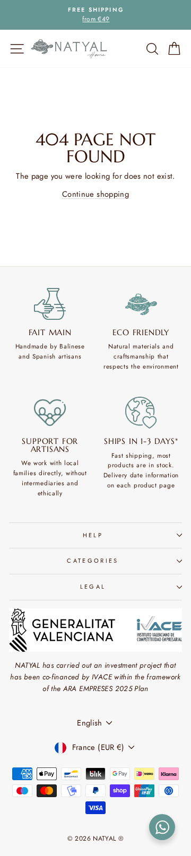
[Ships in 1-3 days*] (141, 413)
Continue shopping (95, 194)
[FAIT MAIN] (50, 304)
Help (93, 535)
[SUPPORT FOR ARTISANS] (50, 413)
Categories (92, 560)
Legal (93, 586)
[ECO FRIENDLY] (141, 304)
